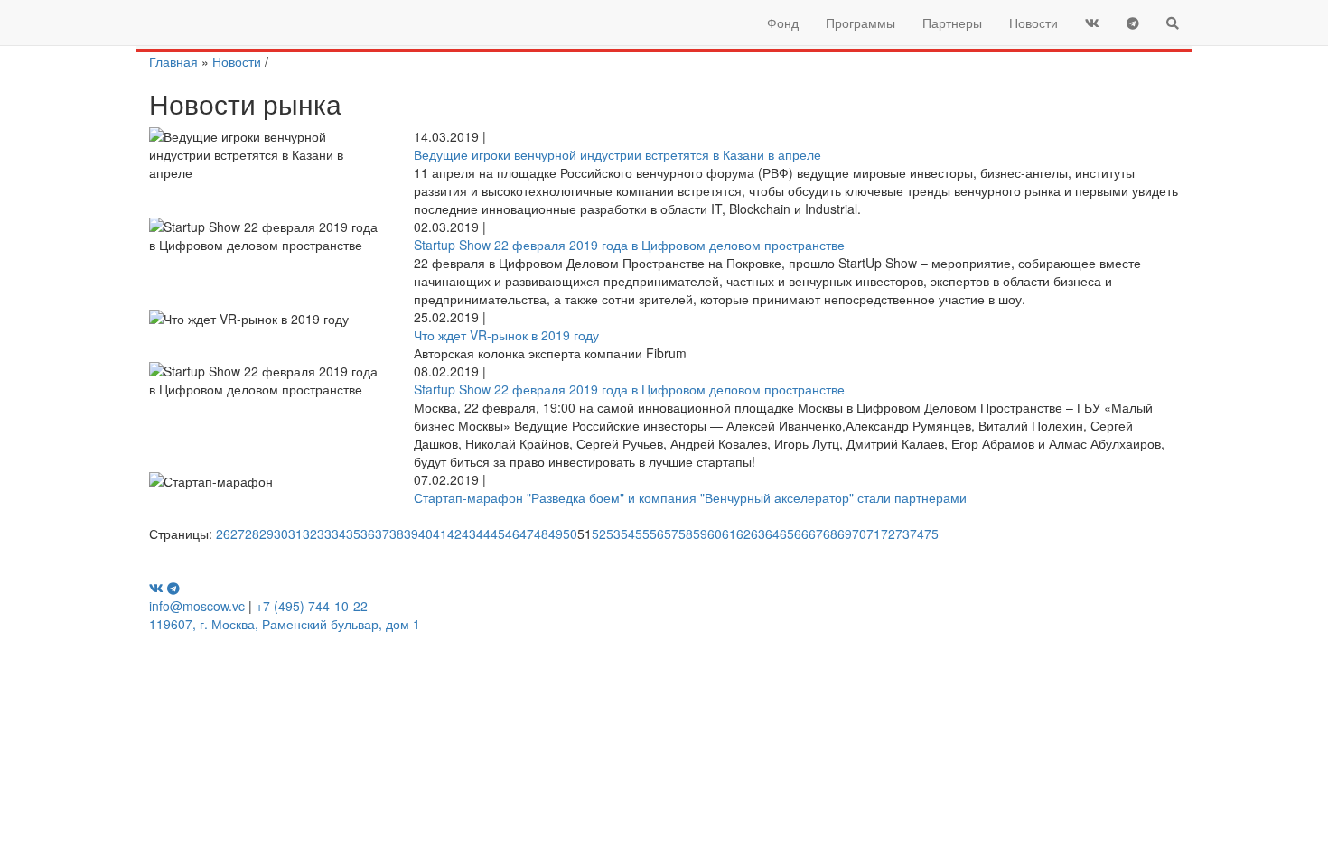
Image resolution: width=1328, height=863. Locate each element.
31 (295, 533)
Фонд (783, 23)
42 (454, 533)
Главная (173, 61)
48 (541, 533)
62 (743, 533)
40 (425, 533)
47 (526, 533)
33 (324, 533)
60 (714, 533)
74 (917, 533)
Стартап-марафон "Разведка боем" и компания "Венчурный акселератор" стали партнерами (690, 497)
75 (931, 533)
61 (729, 533)
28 (252, 533)
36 (367, 533)
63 (758, 533)
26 (223, 533)
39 (411, 533)
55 (642, 533)
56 (657, 533)
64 (772, 533)
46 (512, 533)
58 (685, 533)
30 (281, 533)
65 (787, 533)
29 (266, 533)
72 (888, 533)
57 (671, 533)
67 (816, 533)
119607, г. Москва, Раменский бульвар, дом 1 (284, 624)
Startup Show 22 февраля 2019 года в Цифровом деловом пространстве (629, 245)
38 (396, 533)
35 (353, 533)
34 (339, 533)
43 (469, 533)
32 (310, 533)
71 (873, 533)
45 (498, 533)
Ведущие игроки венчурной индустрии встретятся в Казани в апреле (617, 154)
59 (700, 533)
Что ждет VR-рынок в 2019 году (506, 335)
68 (830, 533)
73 (902, 533)
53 (613, 533)
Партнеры (952, 23)
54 (628, 533)
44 (483, 533)
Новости (1033, 23)
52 (599, 533)
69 (844, 533)
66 (801, 533)
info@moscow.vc (197, 606)
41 (440, 533)
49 (555, 533)
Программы (860, 23)
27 (237, 533)
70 (859, 533)
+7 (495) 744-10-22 (312, 606)
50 (570, 533)
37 (382, 533)
